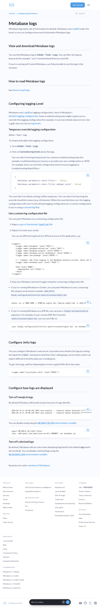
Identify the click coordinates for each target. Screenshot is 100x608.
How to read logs (21, 90)
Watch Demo (8, 487)
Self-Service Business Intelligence (38, 487)
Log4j (26, 112)
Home (12, 13)
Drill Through (60, 495)
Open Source (8, 522)
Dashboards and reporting (65, 503)
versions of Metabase (39, 465)
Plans (5, 518)
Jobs (85, 487)
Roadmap (6, 503)
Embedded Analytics (33, 491)
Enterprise (29, 510)
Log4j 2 (75, 28)
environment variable (57, 423)
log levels (36, 123)
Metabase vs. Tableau (11, 572)
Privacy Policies (84, 491)
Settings (63, 602)
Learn (5, 549)
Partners (6, 557)
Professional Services (87, 522)
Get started (78, 5)
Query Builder (60, 491)
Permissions (59, 511)
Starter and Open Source (34, 502)
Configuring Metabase (27, 13)
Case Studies (8, 541)
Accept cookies (68, 602)
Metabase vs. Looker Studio (13, 580)
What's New (7, 507)
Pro (26, 506)
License (82, 499)
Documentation (85, 514)
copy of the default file (36, 224)
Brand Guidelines (85, 503)
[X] (90, 603)
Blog (4, 545)
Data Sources (8, 491)
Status (81, 526)
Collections (59, 499)
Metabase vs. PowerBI (11, 584)
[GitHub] (85, 603)
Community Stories (10, 553)
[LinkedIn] (95, 603)
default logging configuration (23, 116)
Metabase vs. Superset (11, 588)
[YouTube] (80, 603)
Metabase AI (60, 487)
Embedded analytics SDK (64, 515)
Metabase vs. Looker (11, 576)
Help (80, 518)
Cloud (5, 499)
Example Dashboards (11, 561)
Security (6, 495)
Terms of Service (85, 495)
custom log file (31, 207)
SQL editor (59, 507)
